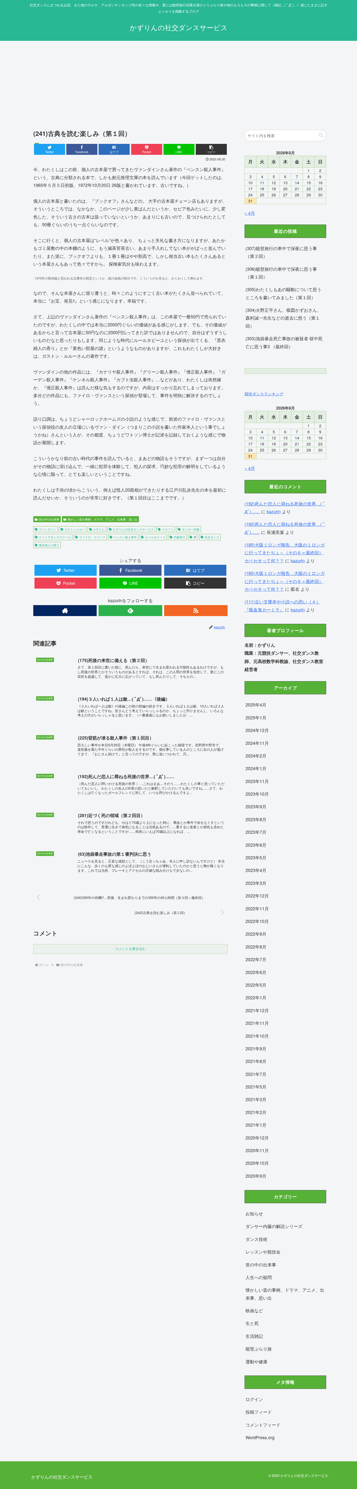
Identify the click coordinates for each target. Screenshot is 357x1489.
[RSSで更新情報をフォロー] (196, 610)
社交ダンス (212, 537)
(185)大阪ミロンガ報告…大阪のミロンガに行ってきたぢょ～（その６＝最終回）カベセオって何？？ (285, 552)
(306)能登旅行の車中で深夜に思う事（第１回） (281, 273)
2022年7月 (256, 959)
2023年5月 (256, 857)
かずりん (99, 529)
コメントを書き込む (130, 949)
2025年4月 (256, 704)
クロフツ (168, 529)
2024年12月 (257, 730)
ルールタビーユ (155, 537)
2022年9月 (256, 934)
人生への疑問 (259, 1277)
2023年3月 (256, 883)
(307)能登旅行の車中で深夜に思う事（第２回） (281, 252)
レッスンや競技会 (263, 1251)
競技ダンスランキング (264, 394)
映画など (254, 1310)
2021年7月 (256, 1074)
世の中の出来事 (49, 519)
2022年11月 (257, 908)
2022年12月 (257, 895)
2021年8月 (256, 1061)
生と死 (252, 1323)
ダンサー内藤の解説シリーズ (274, 1226)
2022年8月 (256, 946)
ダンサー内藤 (190, 529)
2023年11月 (257, 781)
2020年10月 (257, 1163)
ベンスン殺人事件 (125, 537)
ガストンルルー (75, 529)
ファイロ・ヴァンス (92, 537)
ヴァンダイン (47, 529)
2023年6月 (256, 845)
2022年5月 (256, 985)
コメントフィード (263, 1424)
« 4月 (250, 213)
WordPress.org (260, 1437)
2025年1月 (256, 717)
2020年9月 (256, 1176)
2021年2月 (256, 1112)
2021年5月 (256, 1086)
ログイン (254, 1399)
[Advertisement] (178, 81)
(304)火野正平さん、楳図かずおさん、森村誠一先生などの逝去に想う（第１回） (283, 318)
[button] (211, 149)
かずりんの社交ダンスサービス (133, 529)
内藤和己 (179, 537)
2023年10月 (257, 794)
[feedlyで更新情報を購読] (130, 610)
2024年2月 (256, 755)
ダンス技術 (256, 1239)
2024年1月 (256, 768)
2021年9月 (256, 1048)
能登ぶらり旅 (259, 1348)
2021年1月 (256, 1125)
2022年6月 (256, 972)
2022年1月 (256, 997)
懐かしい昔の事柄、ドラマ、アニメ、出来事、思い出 (102, 519)
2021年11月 (257, 1023)
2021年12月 (257, 1010)
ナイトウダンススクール (55, 537)
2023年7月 (256, 832)
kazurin (274, 511)
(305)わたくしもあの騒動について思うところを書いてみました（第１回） (283, 293)
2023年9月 (256, 806)
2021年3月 (256, 1099)
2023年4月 (256, 870)
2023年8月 (256, 819)
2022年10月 (257, 921)
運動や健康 (256, 1361)
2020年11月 (257, 1150)
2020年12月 (257, 1137)
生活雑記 (254, 1336)
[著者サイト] (65, 610)
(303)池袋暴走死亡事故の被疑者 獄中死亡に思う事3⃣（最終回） (284, 342)
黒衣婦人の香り (49, 545)
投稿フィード (259, 1412)
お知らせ (254, 1213)
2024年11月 (257, 743)
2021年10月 (257, 1036)
